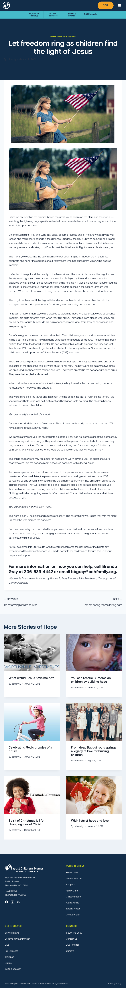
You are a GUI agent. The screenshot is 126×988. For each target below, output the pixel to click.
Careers (70, 950)
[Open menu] (119, 5)
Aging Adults (72, 902)
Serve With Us (12, 932)
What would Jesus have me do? (31, 678)
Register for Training (34, 14)
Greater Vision (73, 914)
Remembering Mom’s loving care (102, 602)
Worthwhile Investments (63, 36)
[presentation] (32, 652)
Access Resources (53, 14)
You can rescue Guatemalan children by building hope (91, 680)
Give (105, 5)
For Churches (11, 950)
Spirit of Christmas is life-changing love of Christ (27, 822)
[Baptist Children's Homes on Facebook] (6, 902)
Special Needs (73, 908)
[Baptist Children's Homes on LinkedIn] (18, 902)
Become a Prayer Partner (17, 938)
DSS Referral (72, 944)
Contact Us (71, 938)
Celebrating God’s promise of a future (30, 749)
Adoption (70, 884)
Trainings (9, 956)
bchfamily (11, 59)
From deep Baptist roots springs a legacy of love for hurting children (93, 751)
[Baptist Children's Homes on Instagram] (12, 902)
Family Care (72, 890)
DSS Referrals (90, 14)
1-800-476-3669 (74, 932)
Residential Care (74, 878)
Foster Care (72, 872)
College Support (74, 896)
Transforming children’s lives (20, 602)
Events (8, 962)
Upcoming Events (71, 14)
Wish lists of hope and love (90, 821)
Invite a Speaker (13, 968)
